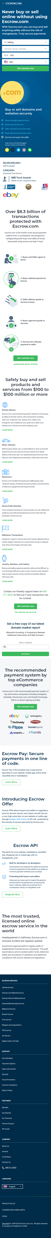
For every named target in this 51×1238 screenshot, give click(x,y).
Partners (6, 1101)
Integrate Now (12, 894)
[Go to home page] (15, 3)
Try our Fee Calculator (25, 612)
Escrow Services (9, 981)
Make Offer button (19, 819)
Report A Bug (7, 1090)
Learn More (7, 430)
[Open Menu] (3, 3)
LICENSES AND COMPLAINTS (13, 1210)
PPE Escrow (6, 1030)
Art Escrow (6, 1036)
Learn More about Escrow (25, 364)
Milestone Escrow (8, 1009)
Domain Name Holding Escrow (13, 998)
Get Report (25, 654)
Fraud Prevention (8, 1080)
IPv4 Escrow (7, 1020)
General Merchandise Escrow (13, 1004)
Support (6, 1051)
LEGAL (4, 1216)
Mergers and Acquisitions (11, 1025)
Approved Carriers (9, 1069)
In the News (6, 1157)
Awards (5, 1151)
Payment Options (8, 1064)
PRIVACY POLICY (8, 1204)
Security (5, 1074)
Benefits (5, 1107)
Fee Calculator (7, 1058)
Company (6, 1139)
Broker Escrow (7, 1014)
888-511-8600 (10, 1167)
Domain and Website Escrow (13, 993)
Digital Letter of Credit (10, 1041)
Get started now (25, 68)
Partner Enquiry (8, 1124)
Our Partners (7, 1118)
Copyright (6, 1223)
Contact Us (6, 1162)
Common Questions (9, 1085)
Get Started (6, 1113)
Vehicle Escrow (7, 987)
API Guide (6, 1129)
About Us (5, 1146)
